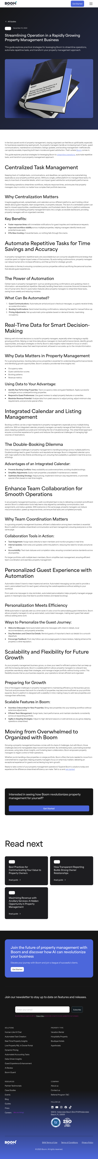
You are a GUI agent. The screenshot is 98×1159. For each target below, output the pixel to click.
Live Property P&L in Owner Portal (19, 1045)
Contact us (55, 1090)
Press (7, 1108)
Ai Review (9, 1067)
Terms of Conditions (69, 1142)
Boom (79, 150)
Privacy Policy (87, 1142)
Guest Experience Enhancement (18, 1063)
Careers (8, 1112)
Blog (7, 1099)
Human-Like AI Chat (13, 1032)
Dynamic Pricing (11, 1050)
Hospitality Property (59, 1036)
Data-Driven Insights (13, 1058)
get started (70, 769)
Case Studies (10, 1090)
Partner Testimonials (13, 1085)
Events (7, 1094)
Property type (57, 1027)
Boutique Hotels (57, 1041)
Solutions (9, 1027)
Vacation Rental (57, 1032)
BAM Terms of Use (49, 1142)
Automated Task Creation (15, 1036)
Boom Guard (10, 1072)
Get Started (77, 3)
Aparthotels (56, 1045)
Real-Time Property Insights (16, 1041)
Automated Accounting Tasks (17, 1054)
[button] (90, 4)
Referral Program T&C (60, 1094)
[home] (11, 4)
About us (54, 1085)
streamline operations (66, 154)
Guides (8, 1103)
